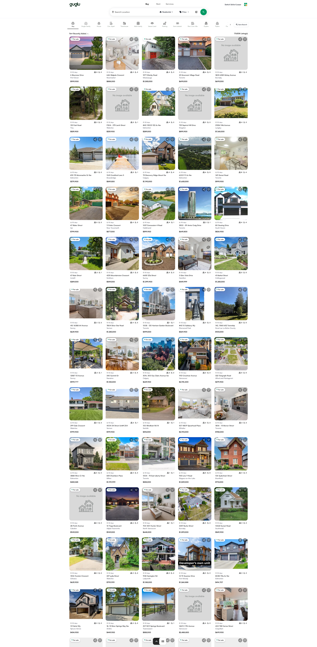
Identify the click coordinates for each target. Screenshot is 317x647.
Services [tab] (169, 4)
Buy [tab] (147, 4)
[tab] (73, 25)
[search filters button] (196, 12)
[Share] (95, 39)
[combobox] (81, 33)
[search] (203, 12)
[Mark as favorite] (100, 39)
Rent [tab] (158, 4)
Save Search (242, 24)
